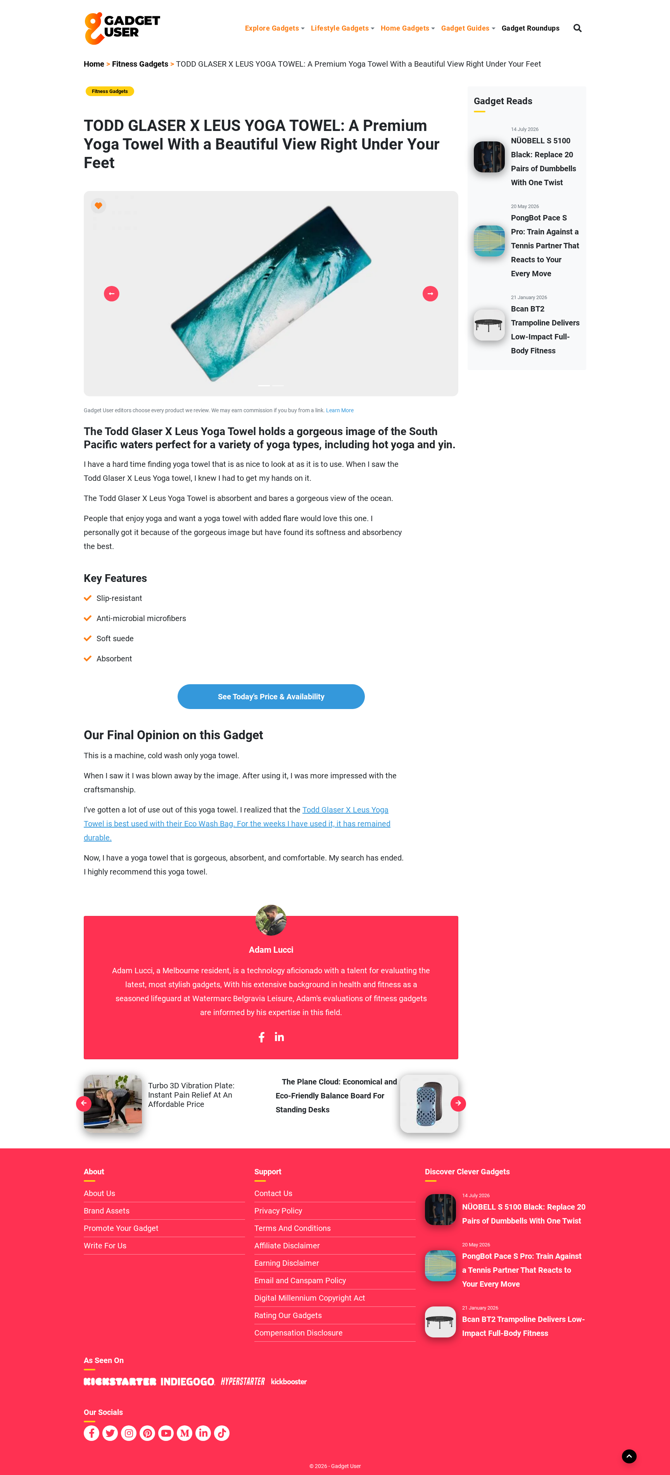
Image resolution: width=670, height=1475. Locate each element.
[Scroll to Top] (629, 1456)
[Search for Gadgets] (577, 29)
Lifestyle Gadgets (340, 28)
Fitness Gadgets (140, 64)
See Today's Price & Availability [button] (271, 696)
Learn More (340, 410)
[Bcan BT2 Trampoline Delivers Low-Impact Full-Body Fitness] (489, 324)
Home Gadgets (405, 28)
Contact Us (273, 1193)
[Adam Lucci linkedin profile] (279, 1038)
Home (94, 64)
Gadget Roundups (531, 28)
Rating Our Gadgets (288, 1315)
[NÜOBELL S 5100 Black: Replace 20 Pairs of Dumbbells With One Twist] (489, 156)
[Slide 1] (278, 385)
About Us (99, 1193)
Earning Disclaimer (286, 1263)
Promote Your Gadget (121, 1228)
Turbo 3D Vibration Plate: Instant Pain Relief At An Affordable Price (191, 1095)
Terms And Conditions (292, 1228)
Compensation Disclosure (298, 1332)
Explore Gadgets (272, 28)
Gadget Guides (465, 28)
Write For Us (105, 1245)
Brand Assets (107, 1210)
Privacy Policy (278, 1210)
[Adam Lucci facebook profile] (261, 1038)
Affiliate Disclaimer (287, 1245)
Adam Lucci (271, 950)
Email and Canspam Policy (300, 1280)
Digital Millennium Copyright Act (309, 1298)
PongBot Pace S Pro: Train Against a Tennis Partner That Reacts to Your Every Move (545, 245)
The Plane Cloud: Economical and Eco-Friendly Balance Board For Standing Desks (336, 1095)
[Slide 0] (264, 385)
